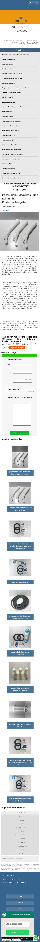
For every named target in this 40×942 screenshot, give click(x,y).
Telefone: (28, 379)
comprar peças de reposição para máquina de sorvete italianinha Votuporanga (20, 546)
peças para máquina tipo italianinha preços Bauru (20, 509)
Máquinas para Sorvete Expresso (11, 149)
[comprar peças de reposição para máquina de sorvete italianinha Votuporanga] (20, 528)
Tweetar (6, 210)
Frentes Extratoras (7, 97)
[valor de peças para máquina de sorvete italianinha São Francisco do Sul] (20, 745)
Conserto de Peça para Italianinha (12, 73)
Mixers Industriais (7, 163)
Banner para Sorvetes (8, 59)
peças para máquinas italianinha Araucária (20, 725)
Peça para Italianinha (8, 168)
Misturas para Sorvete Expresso (11, 159)
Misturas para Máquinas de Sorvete (12, 154)
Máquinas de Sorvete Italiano (10, 126)
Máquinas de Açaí (7, 111)
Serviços (20, 50)
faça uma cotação (17, 348)
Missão (20, 909)
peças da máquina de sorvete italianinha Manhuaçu (20, 617)
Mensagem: (26, 403)
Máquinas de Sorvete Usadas (10, 130)
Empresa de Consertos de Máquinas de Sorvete (15, 88)
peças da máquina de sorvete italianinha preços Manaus (20, 473)
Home (20, 896)
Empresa (20, 902)
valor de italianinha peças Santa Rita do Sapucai (20, 800)
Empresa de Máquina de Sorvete (11, 92)
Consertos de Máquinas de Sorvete (12, 78)
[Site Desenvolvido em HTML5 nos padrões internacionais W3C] (16, 940)
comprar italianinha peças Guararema (20, 653)
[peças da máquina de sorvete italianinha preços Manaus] (20, 456)
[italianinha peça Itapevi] (20, 567)
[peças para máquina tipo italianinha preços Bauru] (20, 492)
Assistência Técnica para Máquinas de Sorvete (15, 54)
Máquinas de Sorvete (8, 116)
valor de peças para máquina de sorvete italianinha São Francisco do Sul (20, 762)
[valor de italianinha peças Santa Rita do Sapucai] (20, 783)
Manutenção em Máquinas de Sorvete (13, 107)
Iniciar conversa (17, 932)
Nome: (10, 365)
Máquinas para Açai (8, 140)
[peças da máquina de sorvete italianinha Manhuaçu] (20, 600)
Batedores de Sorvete (8, 69)
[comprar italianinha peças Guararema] (20, 636)
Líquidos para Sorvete (8, 102)
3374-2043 (22, 31)
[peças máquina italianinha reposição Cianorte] (20, 672)
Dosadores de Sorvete (8, 83)
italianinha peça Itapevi (20, 582)
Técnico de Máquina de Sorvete (11, 178)
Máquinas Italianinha (8, 135)
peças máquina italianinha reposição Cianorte (20, 689)
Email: (10, 372)
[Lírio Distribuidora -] (20, 16)
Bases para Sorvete (7, 64)
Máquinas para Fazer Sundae (10, 145)
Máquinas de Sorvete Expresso (11, 121)
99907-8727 (22, 27)
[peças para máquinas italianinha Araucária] (20, 709)
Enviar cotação (19, 433)
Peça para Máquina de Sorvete (11, 173)
